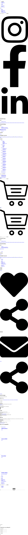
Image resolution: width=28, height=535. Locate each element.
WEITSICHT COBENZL (3, 177)
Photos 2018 (4, 162)
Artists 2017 (4, 163)
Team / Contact (3, 266)
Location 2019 (4, 158)
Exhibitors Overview (3, 121)
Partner (2, 9)
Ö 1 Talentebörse (3, 10)
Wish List (2, 6)
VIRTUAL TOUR (5, 143)
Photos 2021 (4, 154)
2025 (1, 140)
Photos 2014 (4, 171)
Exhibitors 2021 (4, 153)
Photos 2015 (4, 170)
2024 (1, 144)
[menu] (0, 0)
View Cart (1, 404)
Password (1, 413)
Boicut (14, 257)
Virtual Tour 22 (4, 151)
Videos (1, 254)
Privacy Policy (3, 5)
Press (1, 261)
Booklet (3, 141)
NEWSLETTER (3, 11)
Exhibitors (4, 142)
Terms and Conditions (3, 12)
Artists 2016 (4, 166)
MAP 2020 (4, 156)
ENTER (7, 13)
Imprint (2, 262)
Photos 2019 (4, 159)
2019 (1, 157)
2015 (1, 168)
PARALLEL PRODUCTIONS (4, 128)
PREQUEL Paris (3, 129)
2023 (1, 147)
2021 (1, 152)
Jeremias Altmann (2, 257)
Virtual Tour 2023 (5, 148)
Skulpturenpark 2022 (3, 176)
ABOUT (2, 246)
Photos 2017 (4, 165)
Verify (0, 421)
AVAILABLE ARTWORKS (4, 127)
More (0, 137)
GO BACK (3, 1)
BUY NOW (1, 403)
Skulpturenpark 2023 (3, 175)
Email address (1, 412)
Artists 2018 (4, 160)
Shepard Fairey (17, 257)
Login (2, 4)
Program (4, 145)
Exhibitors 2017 (4, 164)
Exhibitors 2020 (4, 155)
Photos (3, 146)
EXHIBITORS (3, 2)
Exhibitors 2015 (4, 169)
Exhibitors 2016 (4, 167)
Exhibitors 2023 (4, 149)
